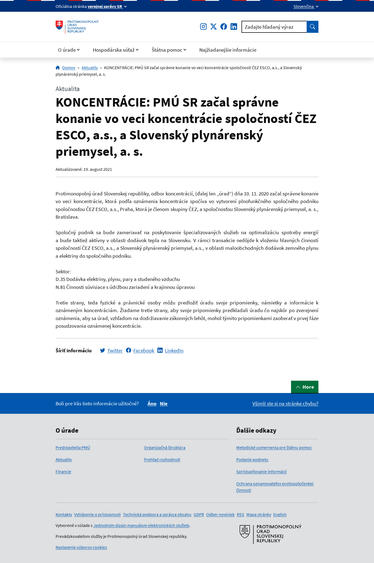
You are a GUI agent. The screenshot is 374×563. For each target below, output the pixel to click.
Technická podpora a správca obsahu (157, 514)
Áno (152, 403)
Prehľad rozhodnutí (162, 459)
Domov (68, 67)
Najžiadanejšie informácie (227, 49)
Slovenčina (304, 6)
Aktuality (90, 67)
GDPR (199, 514)
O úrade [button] (67, 49)
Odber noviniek (220, 514)
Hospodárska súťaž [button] (113, 49)
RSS (240, 514)
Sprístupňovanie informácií (261, 471)
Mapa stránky (258, 514)
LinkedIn (174, 350)
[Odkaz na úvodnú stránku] (77, 27)
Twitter (115, 350)
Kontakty (64, 514)
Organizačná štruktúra (164, 447)
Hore (308, 386)
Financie (63, 471)
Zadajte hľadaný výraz (269, 27)
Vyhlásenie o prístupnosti (97, 514)
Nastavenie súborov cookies (81, 547)
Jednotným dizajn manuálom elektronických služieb (141, 525)
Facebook (143, 350)
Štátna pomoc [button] (167, 49)
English (280, 514)
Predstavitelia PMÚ (73, 447)
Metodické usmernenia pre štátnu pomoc (274, 447)
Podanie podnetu (252, 459)
